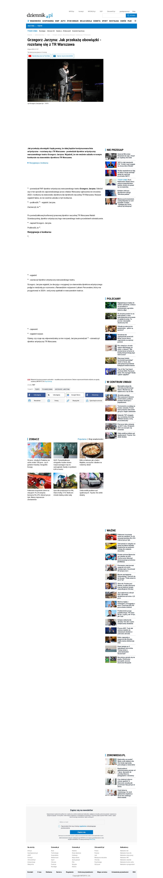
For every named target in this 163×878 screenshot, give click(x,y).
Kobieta (74, 851)
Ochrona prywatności (85, 872)
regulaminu (82, 826)
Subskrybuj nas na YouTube (41, 56)
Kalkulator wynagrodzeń (127, 864)
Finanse (97, 853)
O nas (39, 872)
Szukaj (132, 15)
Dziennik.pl (55, 847)
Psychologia (98, 862)
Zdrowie (53, 862)
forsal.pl (81, 11)
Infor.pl (30, 851)
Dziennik (29, 35)
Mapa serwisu (102, 872)
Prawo (96, 851)
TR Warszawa (47, 389)
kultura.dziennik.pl (39, 35)
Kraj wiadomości (96, 439)
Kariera (59, 872)
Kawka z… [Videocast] (63, 31)
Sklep (133, 11)
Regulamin (69, 872)
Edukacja (74, 855)
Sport (52, 860)
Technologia (54, 853)
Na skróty (31, 847)
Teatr (39, 26)
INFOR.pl (71, 11)
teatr (48, 35)
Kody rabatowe (76, 853)
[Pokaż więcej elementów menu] (135, 21)
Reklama (49, 872)
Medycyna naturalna (101, 857)
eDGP (29, 855)
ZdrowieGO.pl (111, 11)
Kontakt (30, 872)
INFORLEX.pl (91, 11)
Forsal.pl (30, 857)
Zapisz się (81, 832)
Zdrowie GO (51, 31)
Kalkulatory (124, 847)
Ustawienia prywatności (120, 872)
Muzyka (74, 864)
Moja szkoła (75, 857)
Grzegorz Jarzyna (62, 389)
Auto (52, 851)
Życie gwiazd (76, 860)
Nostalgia (42, 31)
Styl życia (97, 864)
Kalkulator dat (124, 851)
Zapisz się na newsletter (65, 56)
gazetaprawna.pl (124, 11)
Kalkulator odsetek (125, 860)
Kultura (31, 26)
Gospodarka (54, 855)
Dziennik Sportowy (78, 31)
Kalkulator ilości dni (125, 853)
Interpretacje (31, 862)
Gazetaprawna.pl (33, 853)
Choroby (97, 860)
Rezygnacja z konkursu (38, 163)
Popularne (82, 439)
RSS (134, 872)
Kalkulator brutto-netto (127, 862)
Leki (96, 855)
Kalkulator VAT (124, 857)
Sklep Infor (31, 864)
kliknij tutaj (92, 839)
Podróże (53, 864)
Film (73, 862)
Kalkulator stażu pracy (126, 855)
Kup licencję (48, 381)
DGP (101, 11)
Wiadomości (54, 857)
